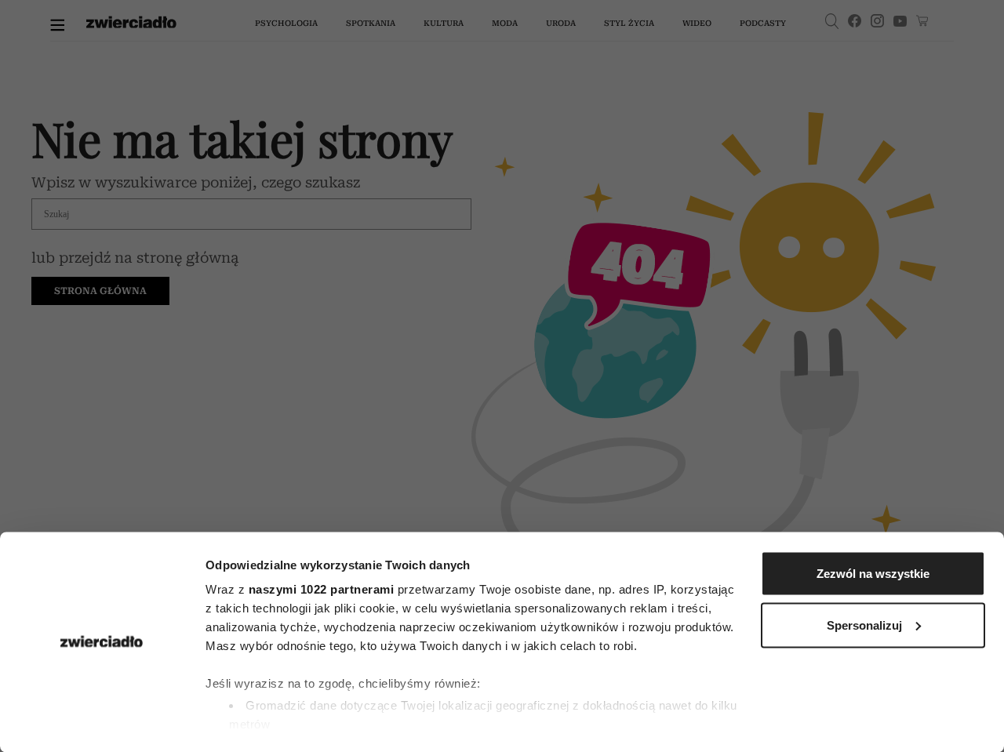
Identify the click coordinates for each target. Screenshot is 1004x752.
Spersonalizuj (864, 624)
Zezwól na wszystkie (873, 573)
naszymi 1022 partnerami (322, 589)
